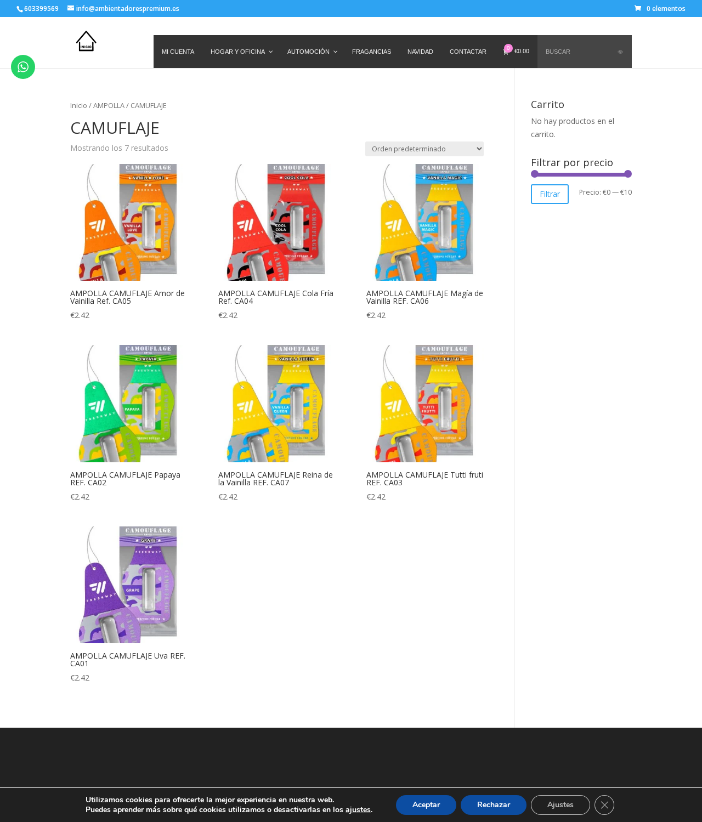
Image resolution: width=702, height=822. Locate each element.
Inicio (78, 105)
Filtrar (550, 194)
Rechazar (493, 805)
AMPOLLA (108, 105)
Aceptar (426, 805)
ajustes (358, 810)
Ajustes (560, 805)
